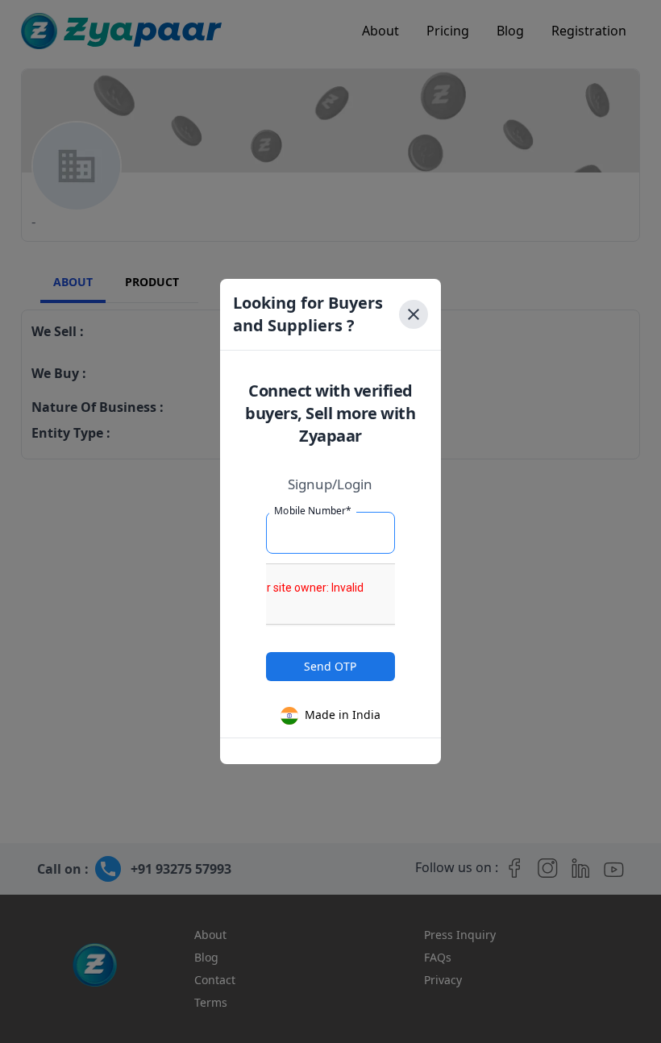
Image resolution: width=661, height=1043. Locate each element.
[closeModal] (413, 314)
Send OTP (330, 666)
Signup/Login (330, 484)
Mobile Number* (312, 510)
